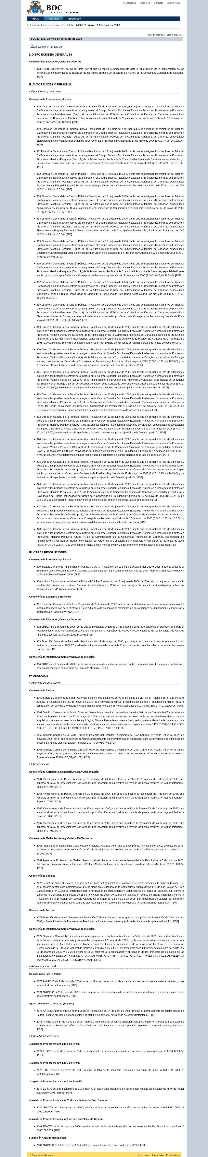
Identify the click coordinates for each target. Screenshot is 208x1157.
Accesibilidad (129, 3)
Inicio (35, 18)
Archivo (54, 18)
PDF (39, 76)
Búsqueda (74, 18)
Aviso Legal (143, 1155)
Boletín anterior (155, 35)
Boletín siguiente (175, 35)
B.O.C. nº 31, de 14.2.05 (72, 634)
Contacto (158, 3)
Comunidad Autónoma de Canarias (35, 8)
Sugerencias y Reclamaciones (166, 1155)
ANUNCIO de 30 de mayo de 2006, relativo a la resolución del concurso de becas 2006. (91, 1145)
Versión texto (173, 3)
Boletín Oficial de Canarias (62, 8)
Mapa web (145, 3)
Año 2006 (67, 25)
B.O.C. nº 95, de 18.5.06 (57, 122)
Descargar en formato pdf (48, 46)
